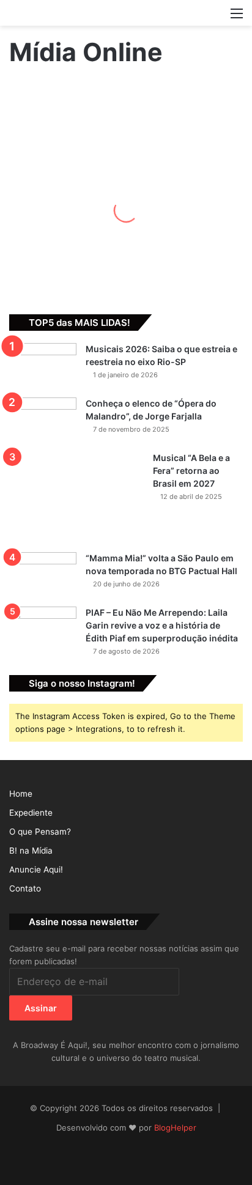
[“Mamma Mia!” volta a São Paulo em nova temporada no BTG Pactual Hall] (42, 575)
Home (20, 794)
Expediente (31, 813)
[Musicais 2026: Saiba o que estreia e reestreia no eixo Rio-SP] (42, 366)
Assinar (40, 1008)
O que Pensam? (40, 831)
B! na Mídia (31, 850)
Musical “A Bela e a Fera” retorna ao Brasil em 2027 (191, 470)
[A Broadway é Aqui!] (126, 13)
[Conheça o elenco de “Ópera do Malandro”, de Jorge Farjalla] (42, 420)
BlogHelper (175, 1127)
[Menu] (237, 17)
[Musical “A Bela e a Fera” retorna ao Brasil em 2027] (76, 498)
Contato (25, 888)
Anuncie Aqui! (36, 869)
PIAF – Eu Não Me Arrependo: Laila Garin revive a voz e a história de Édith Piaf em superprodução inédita (162, 625)
